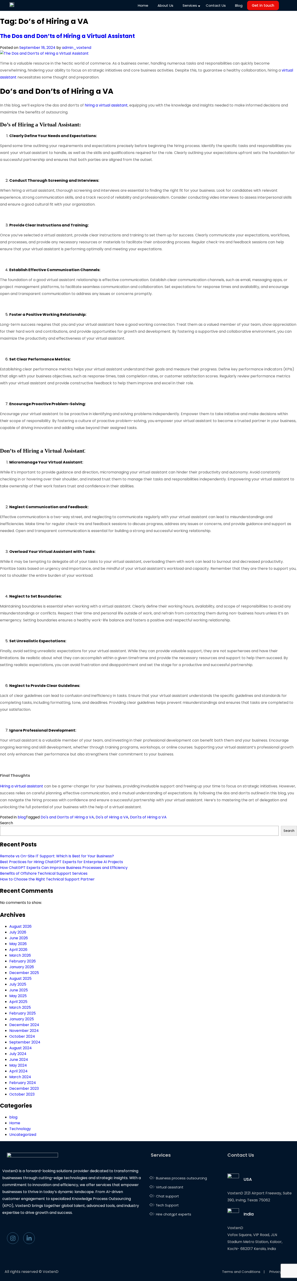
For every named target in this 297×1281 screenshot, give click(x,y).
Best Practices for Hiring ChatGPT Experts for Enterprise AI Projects (61, 861)
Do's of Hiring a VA (112, 817)
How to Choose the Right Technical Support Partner (48, 879)
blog (22, 817)
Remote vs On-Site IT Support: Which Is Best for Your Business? (57, 856)
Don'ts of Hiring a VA (148, 817)
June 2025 (18, 990)
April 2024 (18, 1071)
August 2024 (20, 1048)
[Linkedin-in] (29, 1238)
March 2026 (20, 955)
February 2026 (22, 961)
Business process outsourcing (181, 1178)
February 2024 (22, 1082)
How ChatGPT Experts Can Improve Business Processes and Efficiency (64, 867)
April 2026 (18, 949)
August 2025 (20, 978)
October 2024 (22, 1036)
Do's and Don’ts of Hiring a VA (67, 817)
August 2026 (20, 926)
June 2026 (18, 938)
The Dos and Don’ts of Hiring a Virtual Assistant (67, 36)
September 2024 (24, 1042)
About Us (165, 5)
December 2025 (24, 972)
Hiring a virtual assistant (21, 786)
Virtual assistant (169, 1187)
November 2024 (24, 1030)
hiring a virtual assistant (106, 105)
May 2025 (18, 996)
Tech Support (167, 1205)
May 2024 (18, 1065)
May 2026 (18, 943)
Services (190, 5)
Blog (238, 5)
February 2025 (22, 1013)
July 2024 (17, 1053)
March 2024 (20, 1077)
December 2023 (24, 1088)
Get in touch (263, 5)
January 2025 (21, 1019)
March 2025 (20, 1007)
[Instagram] (13, 1238)
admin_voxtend (76, 47)
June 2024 (18, 1059)
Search (6, 823)
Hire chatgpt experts (173, 1214)
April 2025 (18, 1001)
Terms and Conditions (241, 1271)
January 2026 (21, 967)
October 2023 (22, 1094)
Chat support (167, 1196)
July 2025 (17, 984)
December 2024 (24, 1024)
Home (143, 5)
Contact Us (216, 5)
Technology (20, 1128)
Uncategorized (22, 1134)
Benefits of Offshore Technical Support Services (44, 873)
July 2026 (17, 932)
